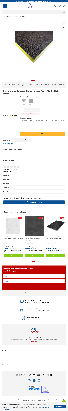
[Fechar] (65, 194)
